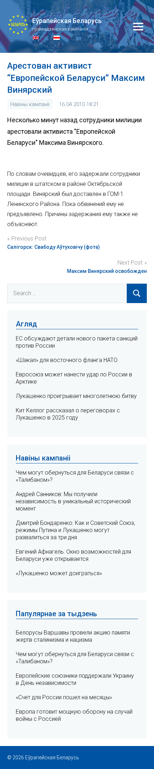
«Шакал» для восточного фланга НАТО (66, 360)
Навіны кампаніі (29, 104)
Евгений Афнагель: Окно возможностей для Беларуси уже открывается (73, 555)
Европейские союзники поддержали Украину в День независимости (75, 679)
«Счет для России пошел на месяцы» (64, 697)
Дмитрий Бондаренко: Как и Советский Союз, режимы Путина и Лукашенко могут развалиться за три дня (75, 530)
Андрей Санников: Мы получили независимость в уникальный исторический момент (73, 501)
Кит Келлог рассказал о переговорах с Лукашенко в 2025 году (68, 414)
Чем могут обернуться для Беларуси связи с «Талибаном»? (75, 658)
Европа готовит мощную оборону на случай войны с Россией (74, 715)
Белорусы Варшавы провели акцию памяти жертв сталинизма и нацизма (73, 636)
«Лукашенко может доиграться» (59, 573)
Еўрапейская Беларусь (67, 20)
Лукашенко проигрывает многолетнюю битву (76, 396)
